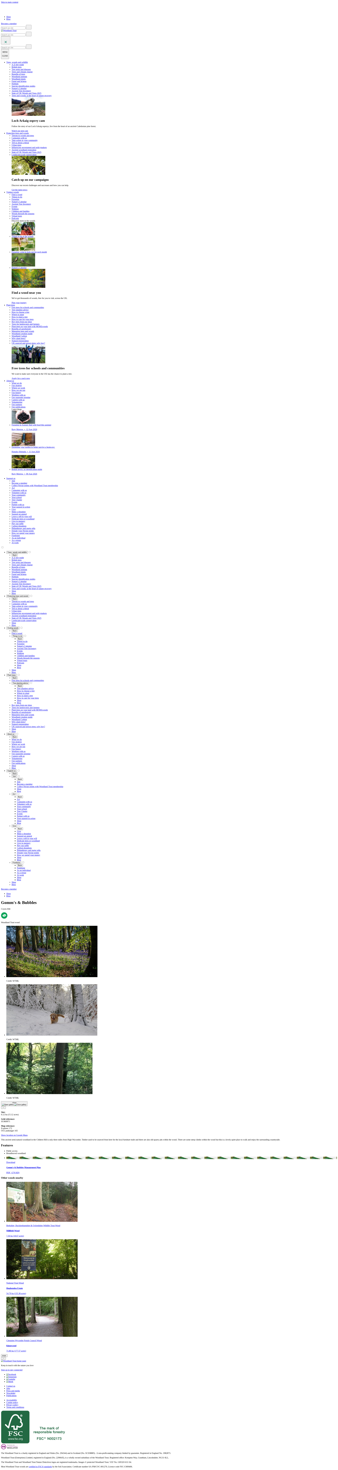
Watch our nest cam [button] (20, 131)
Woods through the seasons (23, 213)
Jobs (8, 1388)
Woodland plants (19, 79)
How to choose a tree (20, 312)
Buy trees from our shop (22, 322)
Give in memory (18, 521)
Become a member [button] (9, 23)
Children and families (20, 211)
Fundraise (16, 535)
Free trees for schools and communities (28, 307)
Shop (8, 17)
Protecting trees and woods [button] (17, 133)
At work (15, 543)
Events (14, 206)
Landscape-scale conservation (24, 154)
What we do (17, 383)
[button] (17, 552)
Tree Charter (17, 500)
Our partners (17, 404)
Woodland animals (19, 76)
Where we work (18, 388)
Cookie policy (12, 1402)
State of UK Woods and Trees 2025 (26, 93)
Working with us (18, 395)
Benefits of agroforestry (21, 329)
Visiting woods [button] (12, 192)
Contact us (10, 1386)
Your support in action (21, 507)
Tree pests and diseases (21, 69)
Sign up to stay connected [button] (11, 1370)
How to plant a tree (20, 317)
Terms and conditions (15, 1407)
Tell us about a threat (20, 143)
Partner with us (18, 504)
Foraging (15, 199)
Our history (16, 393)
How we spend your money (23, 533)
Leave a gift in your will (22, 516)
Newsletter (10, 1393)
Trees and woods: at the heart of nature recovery (32, 95)
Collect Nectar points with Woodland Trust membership (35, 485)
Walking (15, 209)
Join (13, 481)
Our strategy (17, 385)
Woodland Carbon (19, 336)
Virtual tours (17, 216)
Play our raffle (18, 524)
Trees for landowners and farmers (25, 324)
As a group (16, 540)
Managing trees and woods (23, 331)
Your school (17, 497)
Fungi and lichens (19, 81)
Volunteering (17, 402)
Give (14, 509)
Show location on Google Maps (14, 1135)
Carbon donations (19, 526)
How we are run (18, 390)
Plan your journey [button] (19, 303)
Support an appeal (19, 514)
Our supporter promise (21, 397)
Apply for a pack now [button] (21, 378)
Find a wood (17, 194)
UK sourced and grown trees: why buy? (28, 343)
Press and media (13, 1391)
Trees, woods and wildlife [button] (17, 62)
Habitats (15, 84)
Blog (8, 19)
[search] (28, 27)
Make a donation (19, 512)
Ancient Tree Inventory (21, 91)
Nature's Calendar (19, 88)
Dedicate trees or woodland (23, 519)
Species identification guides (23, 86)
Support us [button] (10, 478)
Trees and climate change (22, 72)
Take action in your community (25, 140)
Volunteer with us (19, 493)
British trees (17, 67)
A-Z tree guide (18, 65)
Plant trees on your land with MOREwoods (30, 326)
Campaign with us (19, 138)
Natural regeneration (20, 341)
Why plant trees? (19, 338)
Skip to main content (9, 2)
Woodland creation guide (22, 334)
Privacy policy (12, 1405)
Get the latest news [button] (19, 190)
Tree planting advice (20, 310)
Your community (19, 495)
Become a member (19, 483)
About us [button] (10, 381)
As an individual (18, 538)
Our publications (18, 407)
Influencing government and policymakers (29, 147)
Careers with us (18, 400)
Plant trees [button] (10, 305)
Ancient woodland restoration (24, 150)
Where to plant (18, 314)
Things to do (17, 197)
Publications (11, 1395)
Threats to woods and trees (23, 135)
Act (13, 488)
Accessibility (11, 1400)
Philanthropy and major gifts (23, 528)
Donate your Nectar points (23, 531)
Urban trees (16, 145)
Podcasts (15, 218)
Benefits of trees (18, 74)
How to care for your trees (23, 319)
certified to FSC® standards (40, 1467)
